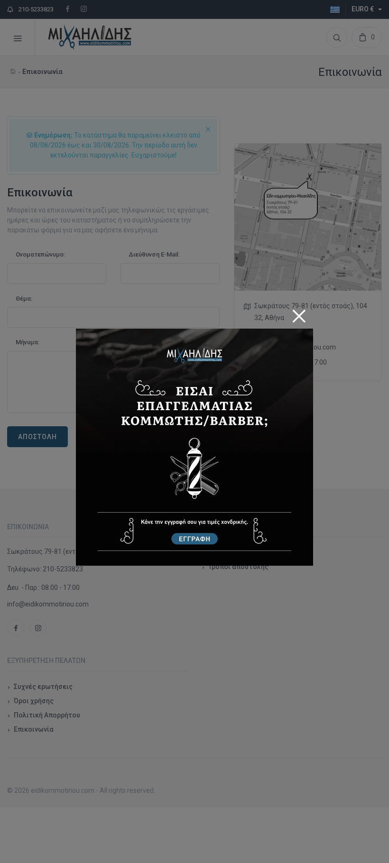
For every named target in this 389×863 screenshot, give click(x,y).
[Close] (299, 312)
